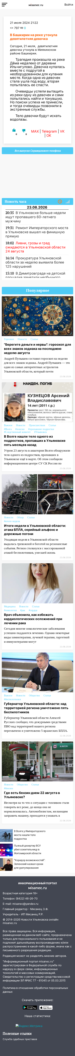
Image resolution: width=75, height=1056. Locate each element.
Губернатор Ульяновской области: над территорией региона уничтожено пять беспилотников (36, 708)
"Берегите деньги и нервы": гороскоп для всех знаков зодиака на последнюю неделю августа (37, 349)
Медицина (9, 606)
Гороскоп (9, 339)
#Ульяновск (40, 432)
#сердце (33, 610)
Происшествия (37, 425)
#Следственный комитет (17, 432)
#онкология (10, 610)
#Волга (8, 429)
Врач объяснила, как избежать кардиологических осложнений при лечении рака (33, 619)
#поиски (20, 429)
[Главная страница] (35, 4)
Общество (34, 695)
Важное (8, 425)
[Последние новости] (60, 201)
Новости (22, 339)
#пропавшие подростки (41, 429)
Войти (68, 4)
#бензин (8, 788)
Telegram (49, 131)
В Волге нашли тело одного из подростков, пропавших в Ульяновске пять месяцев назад (35, 441)
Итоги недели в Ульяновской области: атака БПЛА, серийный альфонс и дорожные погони (35, 530)
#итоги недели (12, 521)
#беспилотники (12, 699)
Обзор (20, 517)
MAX (35, 131)
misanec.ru (10, 923)
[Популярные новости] (68, 201)
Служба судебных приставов (20, 1039)
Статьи (34, 339)
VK (62, 131)
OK (48, 135)
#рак (22, 610)
